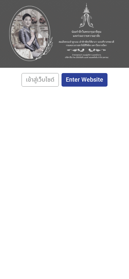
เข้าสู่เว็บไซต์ (40, 79)
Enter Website (84, 79)
